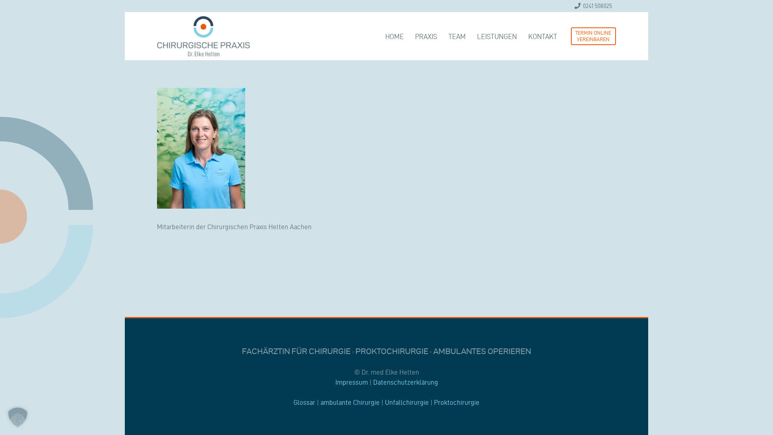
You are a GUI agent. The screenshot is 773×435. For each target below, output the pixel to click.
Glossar (304, 402)
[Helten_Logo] (203, 36)
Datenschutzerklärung (405, 382)
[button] (17, 417)
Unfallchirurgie (407, 402)
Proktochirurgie (457, 402)
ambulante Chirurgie (350, 402)
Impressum (351, 382)
